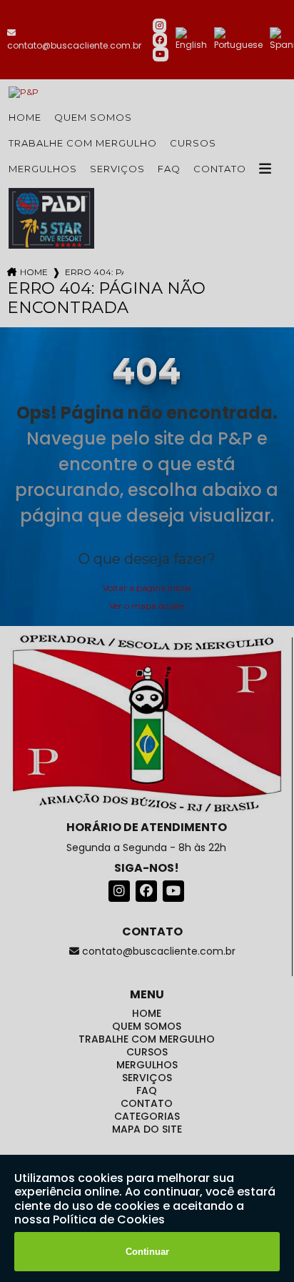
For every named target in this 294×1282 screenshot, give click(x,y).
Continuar (147, 1251)
